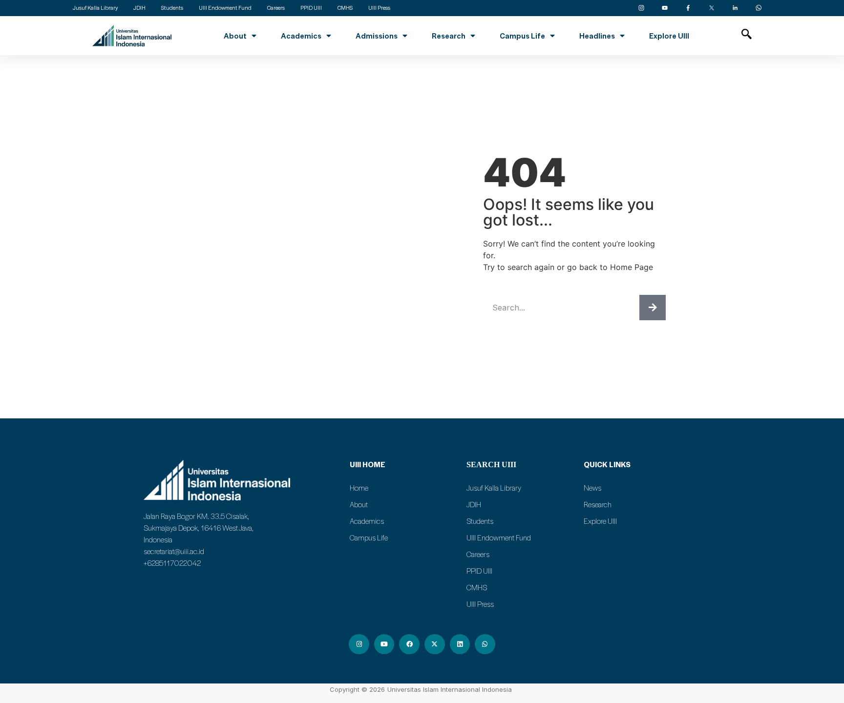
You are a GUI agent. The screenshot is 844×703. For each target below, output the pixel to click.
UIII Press (480, 604)
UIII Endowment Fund (498, 537)
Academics (301, 35)
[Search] (652, 307)
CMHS (476, 587)
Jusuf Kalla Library (493, 487)
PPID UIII (479, 570)
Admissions (377, 35)
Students (479, 521)
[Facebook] (409, 644)
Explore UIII (669, 35)
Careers (477, 554)
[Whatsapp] (485, 644)
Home (359, 487)
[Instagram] (359, 644)
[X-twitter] (434, 644)
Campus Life (522, 35)
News (592, 487)
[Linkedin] (460, 644)
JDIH (473, 504)
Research (448, 35)
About (235, 35)
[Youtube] (384, 644)
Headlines (597, 35)
